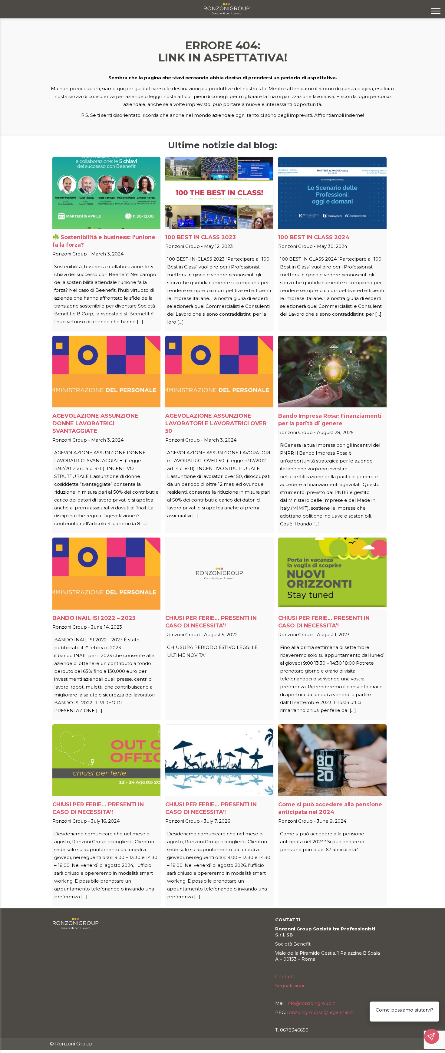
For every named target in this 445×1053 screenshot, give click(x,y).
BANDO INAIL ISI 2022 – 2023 (94, 618)
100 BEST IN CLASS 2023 (200, 237)
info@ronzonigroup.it (311, 1003)
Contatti (284, 976)
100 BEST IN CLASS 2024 (314, 237)
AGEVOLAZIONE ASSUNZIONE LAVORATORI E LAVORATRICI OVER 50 (216, 423)
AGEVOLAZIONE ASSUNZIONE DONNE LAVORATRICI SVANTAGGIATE (95, 423)
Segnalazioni (289, 986)
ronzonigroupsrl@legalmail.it (320, 1012)
